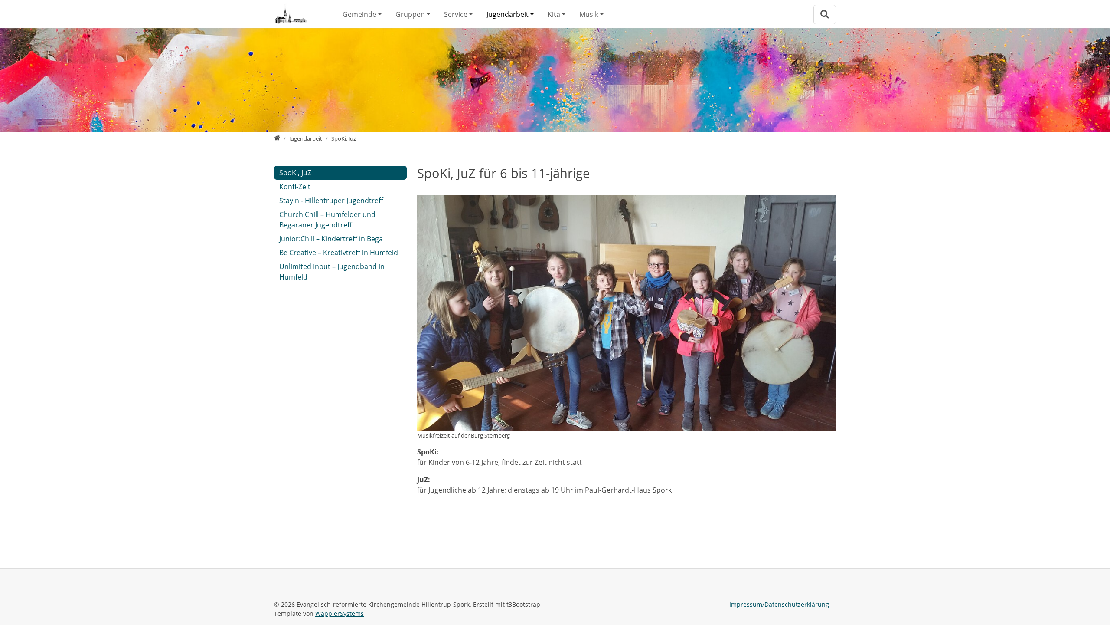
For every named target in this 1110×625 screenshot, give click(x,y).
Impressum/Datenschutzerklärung (779, 604)
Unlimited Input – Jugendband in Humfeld (332, 272)
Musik (588, 14)
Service (455, 14)
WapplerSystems (339, 613)
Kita (554, 14)
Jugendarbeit (507, 14)
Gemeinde (359, 14)
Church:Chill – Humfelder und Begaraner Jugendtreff (327, 220)
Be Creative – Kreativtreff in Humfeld (338, 252)
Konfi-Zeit (294, 186)
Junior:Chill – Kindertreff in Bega (331, 238)
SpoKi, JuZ (295, 173)
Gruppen (410, 14)
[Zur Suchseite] (824, 14)
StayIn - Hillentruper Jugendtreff (331, 200)
